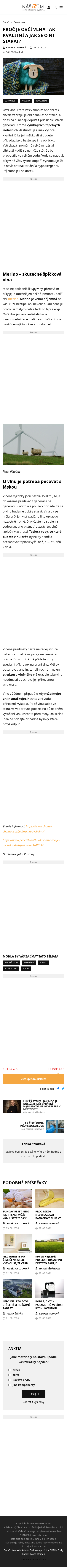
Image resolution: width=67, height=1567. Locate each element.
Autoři (25, 1550)
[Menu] (61, 7)
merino (13, 299)
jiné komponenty (24, 1385)
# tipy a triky (11, 968)
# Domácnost (11, 962)
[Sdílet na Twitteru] (63, 1089)
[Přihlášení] (48, 7)
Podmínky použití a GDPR (43, 1550)
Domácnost (10, 100)
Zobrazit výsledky (33, 1402)
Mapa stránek (37, 1554)
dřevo (16, 1370)
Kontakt (16, 1550)
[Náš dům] (34, 7)
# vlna (26, 968)
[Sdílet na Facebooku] (58, 1089)
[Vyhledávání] (55, 7)
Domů (7, 1550)
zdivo (16, 1375)
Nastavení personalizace (33, 1559)
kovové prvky (21, 1380)
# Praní (43, 962)
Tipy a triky (41, 100)
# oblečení (29, 962)
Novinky (26, 100)
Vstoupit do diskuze (33, 1079)
